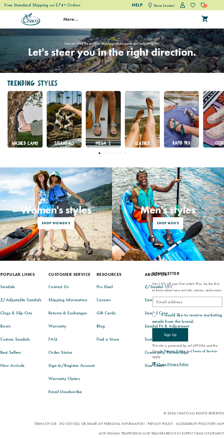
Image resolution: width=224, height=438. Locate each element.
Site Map (217, 423)
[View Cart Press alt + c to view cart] (205, 19)
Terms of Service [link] (205, 351)
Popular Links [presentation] (17, 274)
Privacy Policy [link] (175, 351)
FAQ (52, 339)
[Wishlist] (192, 5)
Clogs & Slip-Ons (16, 313)
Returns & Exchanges (67, 313)
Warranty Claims (64, 378)
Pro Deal (105, 287)
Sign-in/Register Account (71, 365)
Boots (5, 326)
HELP (137, 5)
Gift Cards (106, 313)
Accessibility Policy (193, 423)
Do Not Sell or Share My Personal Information (102, 423)
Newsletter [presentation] (165, 273)
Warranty (57, 326)
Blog (101, 326)
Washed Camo (25, 143)
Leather (142, 143)
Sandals (7, 287)
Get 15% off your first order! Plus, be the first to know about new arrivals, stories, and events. (187, 286)
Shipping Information (67, 300)
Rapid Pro (181, 143)
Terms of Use (45, 423)
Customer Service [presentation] (69, 274)
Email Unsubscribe (65, 392)
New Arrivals (12, 365)
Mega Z (103, 143)
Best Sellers (10, 352)
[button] (99, 153)
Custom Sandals (15, 339)
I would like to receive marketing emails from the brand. (187, 318)
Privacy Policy (160, 423)
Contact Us (58, 287)
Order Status (60, 352)
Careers (104, 300)
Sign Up (170, 334)
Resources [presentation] (109, 274)
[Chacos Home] (30, 19)
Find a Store (108, 339)
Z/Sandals (64, 143)
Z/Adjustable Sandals (20, 300)
